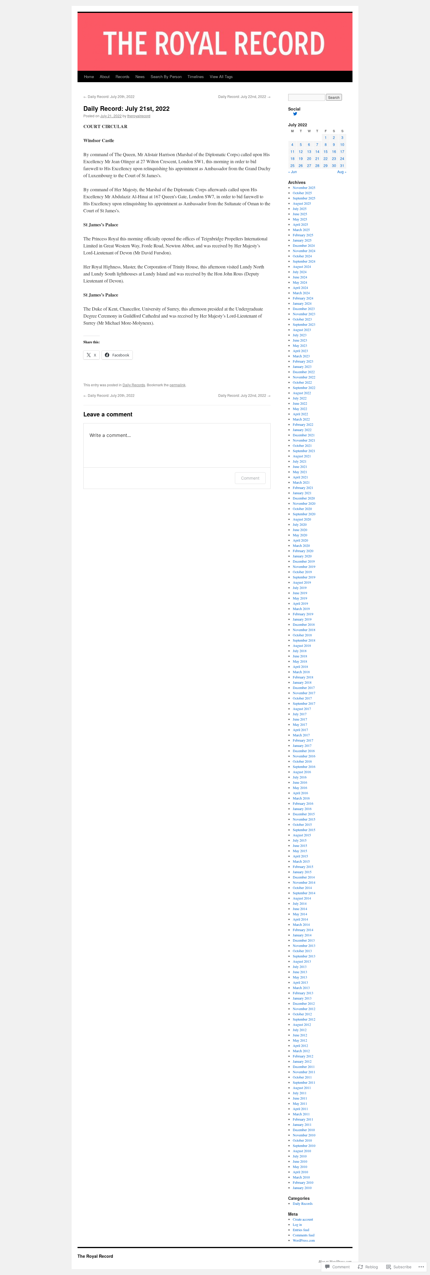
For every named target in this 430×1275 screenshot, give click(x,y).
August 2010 (302, 1150)
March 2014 (301, 924)
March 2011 (301, 1114)
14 (317, 151)
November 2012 (304, 1008)
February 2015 (303, 866)
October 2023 (302, 319)
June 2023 (300, 340)
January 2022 (302, 429)
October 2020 (302, 508)
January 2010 (302, 1187)
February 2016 (303, 803)
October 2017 (302, 698)
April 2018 (300, 666)
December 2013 (304, 940)
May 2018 (300, 661)
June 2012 (300, 1035)
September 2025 (304, 198)
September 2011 (304, 1082)
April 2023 (300, 350)
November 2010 (304, 1135)
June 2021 (300, 466)
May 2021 (300, 471)
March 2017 (301, 735)
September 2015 (304, 829)
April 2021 (300, 477)
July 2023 (300, 334)
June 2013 (300, 971)
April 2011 (300, 1108)
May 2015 (300, 850)
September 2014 (304, 892)
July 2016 (300, 777)
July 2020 (300, 524)
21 (317, 158)
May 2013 (300, 977)
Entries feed (301, 1229)
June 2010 (300, 1161)
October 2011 (302, 1077)
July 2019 (300, 587)
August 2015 (302, 835)
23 (334, 158)
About (105, 76)
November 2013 (304, 945)
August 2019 (302, 582)
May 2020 (300, 535)
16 (334, 151)
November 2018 (304, 629)
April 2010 (300, 1171)
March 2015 (301, 861)
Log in (297, 1224)
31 (342, 165)
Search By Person (166, 76)
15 (326, 151)
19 (301, 158)
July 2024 (300, 271)
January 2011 (302, 1124)
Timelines (196, 76)
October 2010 (302, 1140)
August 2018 (302, 645)
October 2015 (302, 824)
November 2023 (304, 313)
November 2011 (304, 1071)
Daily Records (134, 384)
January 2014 (302, 935)
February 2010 (303, 1182)
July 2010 (300, 1156)
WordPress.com (304, 1240)
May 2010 (300, 1166)
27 (309, 165)
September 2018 (304, 640)
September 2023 (304, 324)
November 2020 (304, 503)
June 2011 (300, 1098)
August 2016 (302, 771)
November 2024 (304, 250)
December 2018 (304, 624)
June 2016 (300, 782)
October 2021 (302, 445)
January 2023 (302, 366)
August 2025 (302, 203)
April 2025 (300, 224)
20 (309, 158)
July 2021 (300, 461)
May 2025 (300, 219)
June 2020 (300, 529)
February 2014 (303, 929)
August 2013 (302, 961)
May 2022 (300, 408)
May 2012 (300, 1040)
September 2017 (304, 703)
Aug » (342, 171)
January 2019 (302, 619)
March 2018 (301, 671)
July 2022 (300, 398)
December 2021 (304, 435)
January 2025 (302, 240)
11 (292, 151)
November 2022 (304, 377)
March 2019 (301, 608)
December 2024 (304, 245)
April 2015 (300, 856)
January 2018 (302, 682)
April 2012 (300, 1045)
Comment (250, 477)
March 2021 (301, 482)
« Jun (292, 171)
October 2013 (302, 950)
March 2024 (301, 292)
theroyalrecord (138, 115)
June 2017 (300, 719)
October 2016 (302, 761)
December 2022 (304, 371)
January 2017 (302, 745)
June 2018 (300, 656)
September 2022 (304, 387)
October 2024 (302, 256)
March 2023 (301, 356)
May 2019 (300, 598)
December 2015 (304, 813)
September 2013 (304, 956)
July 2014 (300, 903)
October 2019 (302, 571)
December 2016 (304, 750)
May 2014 (300, 914)
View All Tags (221, 76)
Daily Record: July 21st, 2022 (126, 108)
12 (301, 151)
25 (292, 165)
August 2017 (302, 708)
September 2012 (304, 1019)
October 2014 (302, 887)
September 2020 (304, 513)
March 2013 (301, 987)
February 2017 (303, 740)
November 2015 (304, 819)
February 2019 (303, 613)
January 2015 (302, 871)
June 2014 (300, 908)
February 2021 (303, 487)
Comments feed (303, 1235)
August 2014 (302, 898)
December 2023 (304, 308)
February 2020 (303, 550)
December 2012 (304, 1003)
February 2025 (303, 234)
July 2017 (300, 713)
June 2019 (300, 592)
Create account (303, 1219)
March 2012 (301, 1050)
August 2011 (302, 1087)
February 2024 (303, 298)
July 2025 (300, 208)
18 (292, 158)
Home (89, 76)
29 (326, 165)
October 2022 (302, 382)
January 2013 (302, 998)
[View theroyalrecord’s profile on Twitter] (295, 113)
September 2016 (304, 766)
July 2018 (300, 650)
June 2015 (300, 845)
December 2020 (304, 498)
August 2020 (302, 519)
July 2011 (300, 1092)
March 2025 (301, 229)
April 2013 (300, 982)
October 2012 (302, 1014)
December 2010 (304, 1129)
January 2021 (302, 492)
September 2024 (304, 261)
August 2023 (302, 329)
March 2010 (301, 1177)
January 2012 (302, 1061)
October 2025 (302, 192)
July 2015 (300, 840)
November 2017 (304, 692)
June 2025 (300, 213)
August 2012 (302, 1024)
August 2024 (302, 266)
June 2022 (300, 403)
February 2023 (303, 361)
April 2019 (300, 603)
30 (334, 165)
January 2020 (302, 556)
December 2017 (304, 687)
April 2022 (300, 413)
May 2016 (300, 787)
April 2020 (300, 540)
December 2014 (304, 877)
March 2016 (301, 798)
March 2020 (301, 545)
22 (326, 158)
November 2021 (304, 440)
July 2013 (300, 966)
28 (317, 165)
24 (342, 158)
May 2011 (300, 1103)
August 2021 (302, 456)
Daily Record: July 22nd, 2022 (244, 96)
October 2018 (302, 635)
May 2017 (300, 724)
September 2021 (304, 450)
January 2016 (302, 808)
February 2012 (303, 1056)
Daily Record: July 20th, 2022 (109, 96)
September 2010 (304, 1145)
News (140, 76)
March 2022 (301, 419)
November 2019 (304, 566)
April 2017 (300, 729)
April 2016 (300, 792)
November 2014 (304, 882)
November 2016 (304, 756)
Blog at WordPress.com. (335, 1261)
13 (309, 151)
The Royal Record (95, 1256)
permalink (177, 384)
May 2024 (300, 282)
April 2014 (300, 919)
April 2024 (300, 287)
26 (301, 165)
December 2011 (304, 1066)
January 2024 (302, 303)
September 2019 (304, 577)
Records (123, 76)
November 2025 (304, 187)
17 (342, 151)
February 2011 (303, 1119)
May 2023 (300, 345)
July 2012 (300, 1029)
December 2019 (304, 561)
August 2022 (302, 392)
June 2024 (300, 277)
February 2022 (303, 424)
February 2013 (303, 992)
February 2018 (303, 677)
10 (342, 144)
